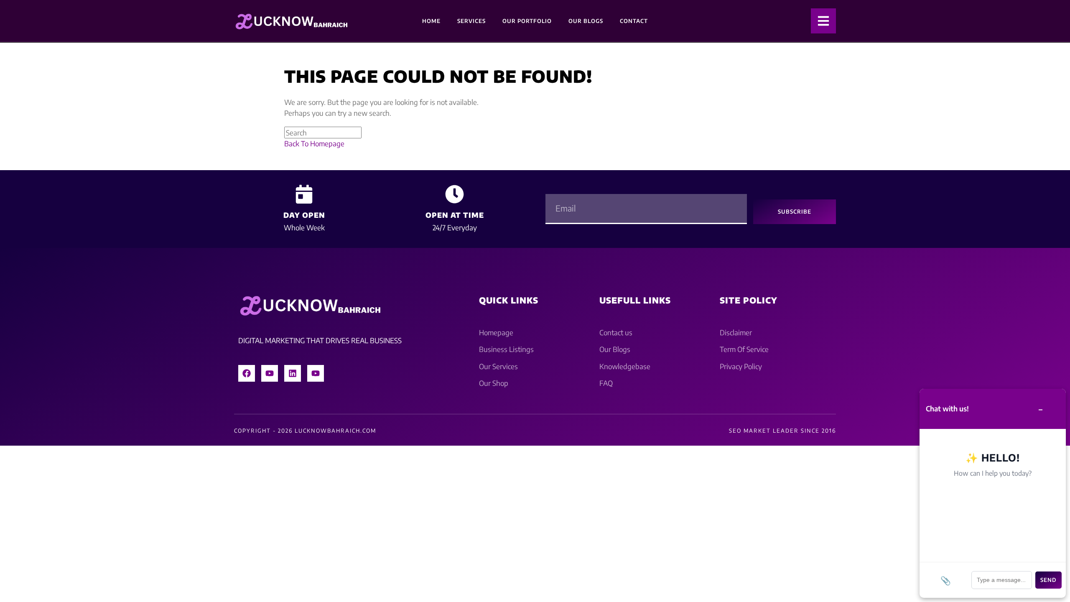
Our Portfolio (527, 21)
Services (471, 21)
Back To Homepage (314, 143)
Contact (634, 21)
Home (431, 21)
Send (1048, 579)
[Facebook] (246, 373)
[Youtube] (269, 373)
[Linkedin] (292, 373)
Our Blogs (585, 21)
